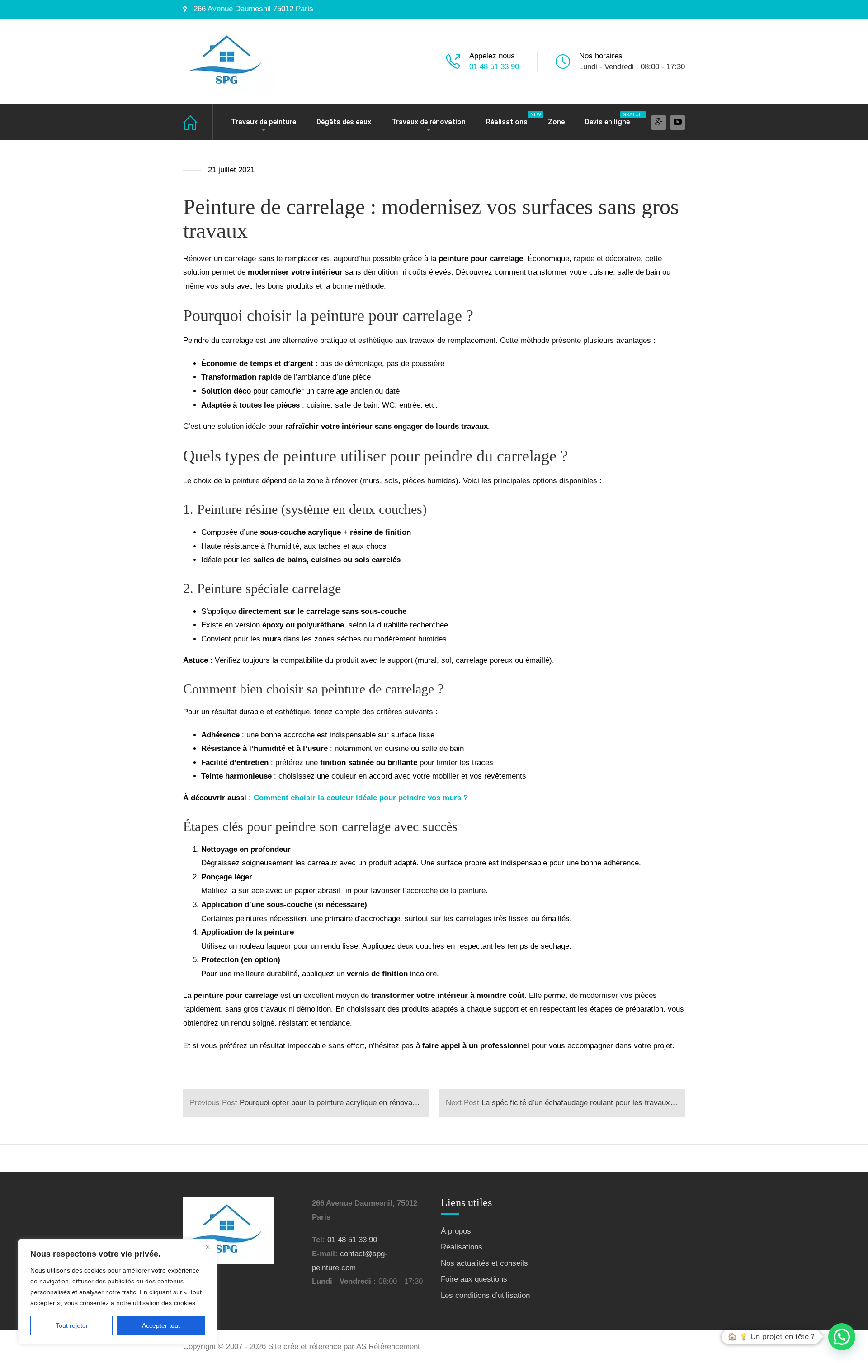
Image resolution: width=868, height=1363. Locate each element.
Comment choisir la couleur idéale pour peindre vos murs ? (361, 797)
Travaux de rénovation (429, 122)
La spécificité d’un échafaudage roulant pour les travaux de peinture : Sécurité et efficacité (565, 1102)
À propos (456, 1231)
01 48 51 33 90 (494, 66)
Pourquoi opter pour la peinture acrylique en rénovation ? (309, 1102)
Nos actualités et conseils (484, 1263)
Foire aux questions (474, 1279)
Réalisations (511, 119)
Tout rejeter (72, 1325)
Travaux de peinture (263, 122)
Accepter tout (161, 1325)
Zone (556, 122)
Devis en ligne (612, 119)
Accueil (198, 122)
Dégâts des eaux (343, 122)
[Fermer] (207, 1246)
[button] (841, 1336)
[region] (117, 1292)
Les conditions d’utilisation (485, 1295)
